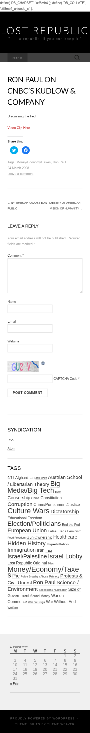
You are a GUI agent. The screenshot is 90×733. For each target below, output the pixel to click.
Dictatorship (64, 511)
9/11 (11, 478)
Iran (40, 550)
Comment (16, 255)
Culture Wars (29, 510)
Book (58, 491)
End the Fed (71, 525)
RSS (11, 440)
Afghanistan (24, 478)
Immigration (22, 550)
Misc (51, 563)
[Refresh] (43, 363)
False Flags (57, 531)
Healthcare (65, 537)
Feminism (74, 531)
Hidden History (27, 543)
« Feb (14, 684)
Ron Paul (59, 162)
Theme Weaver (61, 724)
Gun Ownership (39, 537)
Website (13, 341)
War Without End (61, 601)
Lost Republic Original (27, 563)
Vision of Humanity (66, 208)
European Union (27, 530)
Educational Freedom (25, 518)
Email (12, 321)
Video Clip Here (19, 128)
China (35, 498)
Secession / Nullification (53, 589)
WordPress (63, 718)
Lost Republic (45, 30)
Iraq (49, 550)
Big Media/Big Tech (34, 487)
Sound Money (40, 596)
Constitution (51, 497)
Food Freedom (17, 537)
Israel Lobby (65, 556)
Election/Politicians (34, 523)
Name (12, 302)
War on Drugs (36, 602)
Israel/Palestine (27, 556)
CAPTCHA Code (65, 379)
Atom (11, 448)
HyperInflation (58, 544)
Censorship (19, 497)
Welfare (13, 608)
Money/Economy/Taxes (33, 162)
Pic (16, 575)
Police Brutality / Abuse (34, 576)
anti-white (41, 477)
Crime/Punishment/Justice (57, 504)
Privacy (54, 576)
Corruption (20, 504)
